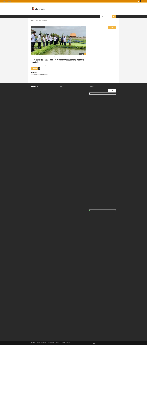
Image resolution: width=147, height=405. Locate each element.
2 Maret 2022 (42, 123)
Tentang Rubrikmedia (41, 342)
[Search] (114, 16)
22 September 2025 (43, 93)
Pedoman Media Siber (65, 342)
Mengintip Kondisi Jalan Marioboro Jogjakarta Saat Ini (75, 117)
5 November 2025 (36, 56)
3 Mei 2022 (42, 111)
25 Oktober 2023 (71, 106)
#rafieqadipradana (43, 74)
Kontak (9, 1)
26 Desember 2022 (43, 105)
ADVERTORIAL (36, 27)
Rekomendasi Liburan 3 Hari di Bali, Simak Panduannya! (47, 96)
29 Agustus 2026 (71, 94)
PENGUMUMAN (65, 111)
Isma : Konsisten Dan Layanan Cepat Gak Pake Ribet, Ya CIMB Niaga (48, 91)
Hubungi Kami (51, 342)
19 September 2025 (72, 101)
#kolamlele (35, 74)
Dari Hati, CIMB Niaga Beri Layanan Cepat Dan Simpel (75, 98)
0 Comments (50, 56)
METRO (42, 27)
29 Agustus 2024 (43, 99)
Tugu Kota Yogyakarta (72, 105)
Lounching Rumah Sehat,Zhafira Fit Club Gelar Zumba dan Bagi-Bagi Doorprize (48, 121)
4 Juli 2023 (64, 113)
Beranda (33, 342)
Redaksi (4, 1)
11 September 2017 (72, 119)
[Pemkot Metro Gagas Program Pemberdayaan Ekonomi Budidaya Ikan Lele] (58, 40)
